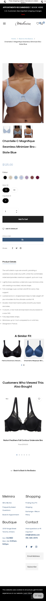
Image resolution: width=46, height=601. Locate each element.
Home (13, 39)
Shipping (29, 507)
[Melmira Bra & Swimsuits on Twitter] (31, 546)
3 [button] (21, 454)
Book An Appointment (10, 515)
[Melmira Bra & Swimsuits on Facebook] (26, 546)
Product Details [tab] (9, 261)
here (23, 14)
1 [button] (16, 454)
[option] (23, 425)
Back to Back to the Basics (24, 471)
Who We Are (7, 503)
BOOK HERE (37, 7)
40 (14, 189)
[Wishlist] (38, 23)
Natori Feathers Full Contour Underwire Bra (23, 440)
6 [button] (29, 454)
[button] (5, 177)
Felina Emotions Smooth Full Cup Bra (16, 360)
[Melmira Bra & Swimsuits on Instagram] (36, 546)
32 (6, 189)
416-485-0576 (32, 538)
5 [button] (26, 454)
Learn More (27, 593)
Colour (5, 172)
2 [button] (19, 454)
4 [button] (24, 454)
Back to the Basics (26, 39)
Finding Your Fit (31, 503)
